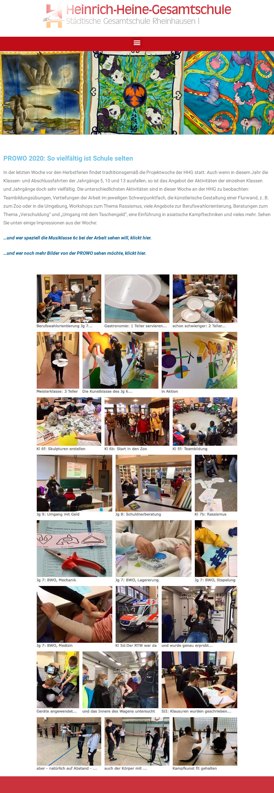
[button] (137, 42)
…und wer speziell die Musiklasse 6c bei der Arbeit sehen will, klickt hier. (77, 237)
